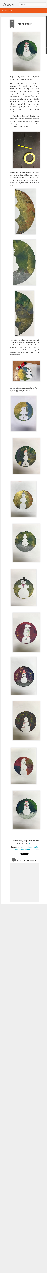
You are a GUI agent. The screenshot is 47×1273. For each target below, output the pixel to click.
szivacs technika (25, 849)
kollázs (29, 847)
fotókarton (22, 847)
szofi (30, 843)
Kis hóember (25, 23)
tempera (36, 849)
